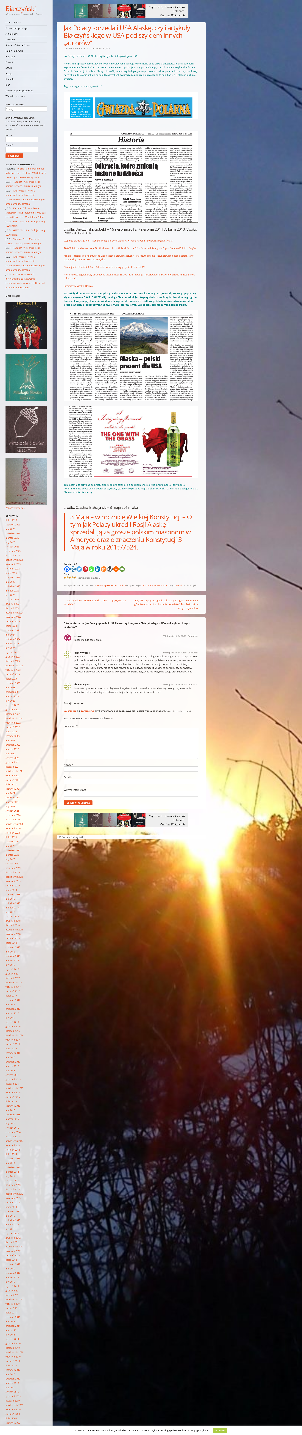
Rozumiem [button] (220, 1430)
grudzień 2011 (13, 1290)
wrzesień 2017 (13, 986)
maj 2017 (10, 1004)
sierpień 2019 (13, 885)
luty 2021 (10, 806)
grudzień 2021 (13, 762)
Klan (8, 84)
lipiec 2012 (11, 1259)
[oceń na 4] (72, 577)
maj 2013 (10, 1215)
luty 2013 (10, 1228)
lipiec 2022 (11, 731)
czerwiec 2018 (13, 947)
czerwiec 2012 (13, 1264)
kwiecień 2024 (13, 639)
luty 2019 (10, 911)
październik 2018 (14, 929)
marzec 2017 (12, 1013)
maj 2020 (10, 845)
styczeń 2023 (12, 705)
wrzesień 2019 (13, 881)
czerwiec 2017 (13, 1000)
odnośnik (178, 585)
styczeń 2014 (12, 1180)
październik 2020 (14, 823)
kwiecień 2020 (13, 850)
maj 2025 (10, 581)
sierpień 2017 (13, 991)
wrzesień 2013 (13, 1198)
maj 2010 (10, 1374)
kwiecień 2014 (13, 1167)
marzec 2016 (12, 1066)
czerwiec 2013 (13, 1211)
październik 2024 (14, 612)
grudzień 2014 (13, 1132)
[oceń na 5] (75, 577)
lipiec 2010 (11, 1365)
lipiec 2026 (11, 520)
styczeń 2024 (12, 652)
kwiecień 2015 (13, 1114)
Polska (164, 585)
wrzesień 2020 (13, 828)
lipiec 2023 (11, 678)
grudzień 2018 (13, 920)
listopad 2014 (13, 1136)
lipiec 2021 (11, 784)
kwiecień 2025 (13, 586)
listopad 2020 (13, 819)
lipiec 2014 (11, 1154)
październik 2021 (14, 771)
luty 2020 (10, 859)
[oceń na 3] (70, 577)
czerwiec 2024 (13, 630)
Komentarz (71, 725)
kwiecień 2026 (13, 533)
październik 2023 (14, 665)
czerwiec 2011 (13, 1317)
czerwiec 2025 (13, 577)
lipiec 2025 (11, 573)
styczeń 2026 (12, 546)
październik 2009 (14, 1405)
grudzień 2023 (13, 656)
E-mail (68, 777)
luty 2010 (10, 1387)
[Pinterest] (85, 569)
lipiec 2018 (11, 942)
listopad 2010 (13, 1347)
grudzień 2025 (13, 551)
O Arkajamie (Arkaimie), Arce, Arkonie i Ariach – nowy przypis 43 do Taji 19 (104, 267)
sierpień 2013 (13, 1202)
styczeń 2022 (12, 757)
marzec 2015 (12, 1118)
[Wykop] (73, 569)
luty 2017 (10, 1017)
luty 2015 (10, 1123)
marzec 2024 (12, 643)
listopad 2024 (13, 608)
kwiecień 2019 (13, 903)
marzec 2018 (12, 960)
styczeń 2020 (12, 863)
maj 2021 (10, 793)
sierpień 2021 (13, 779)
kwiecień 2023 (13, 691)
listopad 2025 (13, 555)
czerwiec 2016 (13, 1052)
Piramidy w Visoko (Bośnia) (78, 285)
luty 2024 (10, 647)
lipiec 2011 (11, 1312)
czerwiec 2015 (13, 1105)
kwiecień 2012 (13, 1272)
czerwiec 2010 (13, 1369)
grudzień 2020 (13, 815)
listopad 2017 (13, 978)
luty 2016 (10, 1070)
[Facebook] (67, 569)
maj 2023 (10, 687)
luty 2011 (10, 1334)
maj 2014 (10, 1162)
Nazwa (68, 764)
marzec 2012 (12, 1277)
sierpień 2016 (13, 1044)
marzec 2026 (12, 537)
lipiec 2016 (11, 1048)
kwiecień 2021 (13, 797)
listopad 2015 (13, 1083)
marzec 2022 (12, 749)
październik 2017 (14, 982)
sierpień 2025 (13, 568)
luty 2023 (10, 700)
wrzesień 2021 (13, 775)
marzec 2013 (12, 1224)
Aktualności (12, 33)
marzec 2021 (12, 801)
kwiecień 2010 (13, 1378)
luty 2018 (10, 964)
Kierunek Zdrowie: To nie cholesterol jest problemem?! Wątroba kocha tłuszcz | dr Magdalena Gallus (26, 213)
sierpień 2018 (13, 938)
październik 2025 (14, 559)
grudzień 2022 (13, 709)
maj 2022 (10, 740)
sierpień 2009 (13, 1413)
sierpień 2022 (13, 727)
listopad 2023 (13, 661)
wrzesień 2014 (13, 1145)
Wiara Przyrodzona (15, 96)
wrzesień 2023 (13, 669)
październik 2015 (14, 1088)
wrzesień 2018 (13, 934)
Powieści (10, 62)
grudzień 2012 (13, 1237)
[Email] (122, 569)
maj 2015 (10, 1110)
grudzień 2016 (13, 1026)
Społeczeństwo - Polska (115, 585)
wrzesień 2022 (13, 722)
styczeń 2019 (12, 916)
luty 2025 (10, 595)
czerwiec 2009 (13, 1422)
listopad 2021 (13, 766)
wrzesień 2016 (13, 1039)
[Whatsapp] (91, 569)
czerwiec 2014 (13, 1158)
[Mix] (103, 569)
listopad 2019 (13, 872)
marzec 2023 (12, 696)
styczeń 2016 (12, 1074)
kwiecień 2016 (13, 1061)
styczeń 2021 (12, 810)
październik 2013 (14, 1193)
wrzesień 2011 (13, 1303)
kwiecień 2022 (13, 744)
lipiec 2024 (11, 625)
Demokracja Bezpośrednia (19, 90)
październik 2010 (14, 1352)
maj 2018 (10, 951)
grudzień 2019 (13, 867)
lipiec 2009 (11, 1418)
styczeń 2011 (12, 1339)
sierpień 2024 (13, 621)
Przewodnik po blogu (17, 28)
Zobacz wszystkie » (15, 507)
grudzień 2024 (13, 603)
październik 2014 (14, 1140)
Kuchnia (10, 79)
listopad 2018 (13, 925)
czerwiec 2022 (13, 735)
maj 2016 (10, 1057)
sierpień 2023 (13, 674)
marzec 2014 (12, 1171)
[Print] (116, 569)
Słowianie (11, 39)
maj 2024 (10, 634)
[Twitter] (79, 569)
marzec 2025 (12, 590)
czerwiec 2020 (13, 841)
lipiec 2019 (11, 889)
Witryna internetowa (75, 789)
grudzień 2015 (13, 1079)
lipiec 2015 (11, 1101)
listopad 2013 (13, 1189)
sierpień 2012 (13, 1255)
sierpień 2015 (13, 1096)
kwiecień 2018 (13, 956)
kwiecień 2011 (13, 1325)
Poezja (9, 73)
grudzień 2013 (13, 1184)
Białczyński (21, 8)
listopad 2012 (13, 1242)
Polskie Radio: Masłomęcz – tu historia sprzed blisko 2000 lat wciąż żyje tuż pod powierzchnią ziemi (26, 173)
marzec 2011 (12, 1330)
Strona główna (13, 22)
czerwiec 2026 (13, 524)
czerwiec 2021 (13, 788)
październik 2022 (14, 718)
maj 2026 (10, 528)
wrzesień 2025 (13, 564)
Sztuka (9, 67)
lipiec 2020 (11, 837)
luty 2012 (10, 1281)
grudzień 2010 (13, 1343)
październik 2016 (14, 1035)
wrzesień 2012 (13, 1250)
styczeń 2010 (12, 1391)
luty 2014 (10, 1176)
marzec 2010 (12, 1383)
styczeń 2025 (12, 599)
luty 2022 (10, 753)
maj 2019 (10, 898)
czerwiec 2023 (13, 683)
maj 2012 (10, 1268)
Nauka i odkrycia (14, 50)
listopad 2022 (13, 713)
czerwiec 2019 (13, 894)
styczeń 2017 (12, 1022)
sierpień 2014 (13, 1149)
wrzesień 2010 (13, 1356)
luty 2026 (10, 542)
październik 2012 (14, 1246)
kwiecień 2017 (13, 1008)
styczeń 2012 (12, 1286)
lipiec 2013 (11, 1206)
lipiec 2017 (11, 995)
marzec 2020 (12, 854)
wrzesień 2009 (13, 1409)
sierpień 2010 (13, 1361)
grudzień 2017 (13, 973)
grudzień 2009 (13, 1396)
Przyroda (10, 56)
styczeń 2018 (12, 969)
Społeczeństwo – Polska (18, 45)
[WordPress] (110, 569)
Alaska (146, 585)
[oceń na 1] (65, 577)
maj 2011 (10, 1321)
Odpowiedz (193, 636)
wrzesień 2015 (13, 1092)
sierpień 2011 (13, 1308)
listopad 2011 (13, 1294)
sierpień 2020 (13, 832)
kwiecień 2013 (13, 1220)
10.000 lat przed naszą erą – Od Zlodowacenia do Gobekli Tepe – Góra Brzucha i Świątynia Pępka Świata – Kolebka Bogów (130, 248)
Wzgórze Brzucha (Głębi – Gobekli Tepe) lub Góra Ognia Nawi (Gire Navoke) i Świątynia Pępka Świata (118, 240)
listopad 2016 (13, 1030)
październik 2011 (14, 1299)
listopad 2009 (13, 1400)
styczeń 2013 (12, 1233)
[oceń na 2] (67, 577)
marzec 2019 (12, 907)
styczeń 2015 (12, 1127)
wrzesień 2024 (13, 617)
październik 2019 (14, 876)
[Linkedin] (97, 569)
